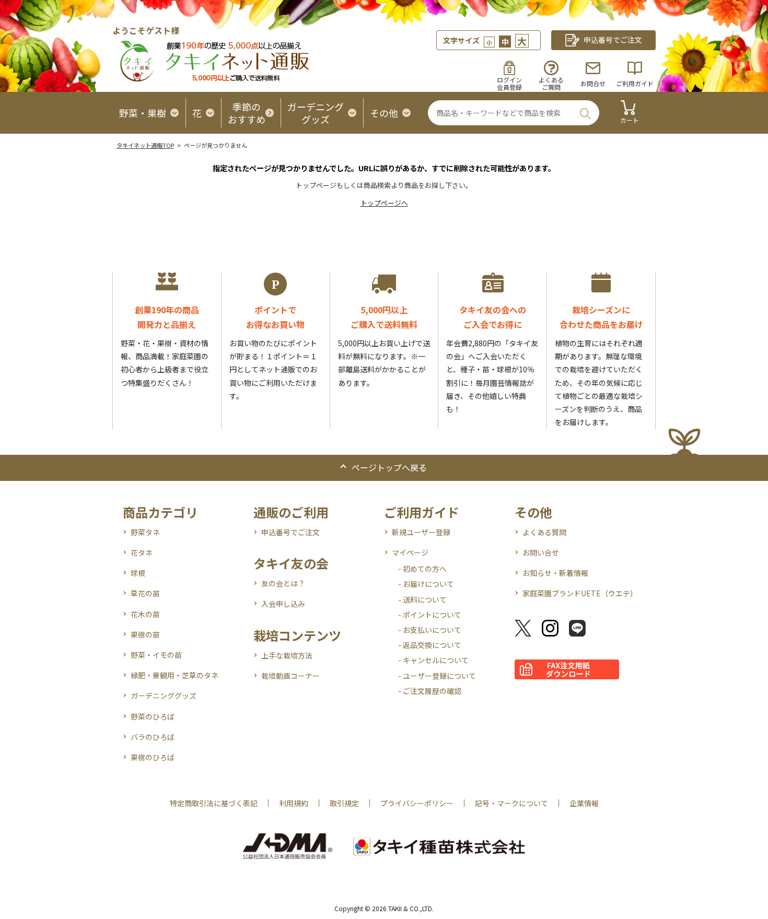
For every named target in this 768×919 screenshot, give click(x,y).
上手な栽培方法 (286, 655)
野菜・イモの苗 (156, 655)
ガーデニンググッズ (163, 695)
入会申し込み (283, 603)
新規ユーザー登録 (421, 532)
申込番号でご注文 (290, 532)
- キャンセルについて (433, 660)
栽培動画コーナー (290, 675)
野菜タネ (145, 532)
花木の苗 (145, 614)
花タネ (142, 552)
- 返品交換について (429, 645)
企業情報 (584, 803)
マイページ (410, 552)
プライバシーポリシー (416, 803)
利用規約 (293, 803)
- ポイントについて (429, 614)
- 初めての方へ (422, 568)
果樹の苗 (145, 634)
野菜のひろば (152, 716)
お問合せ (593, 83)
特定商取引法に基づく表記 (214, 803)
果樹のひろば (152, 757)
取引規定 (344, 803)
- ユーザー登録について (437, 675)
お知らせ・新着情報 (555, 573)
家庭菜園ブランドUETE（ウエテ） (579, 593)
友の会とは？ (283, 583)
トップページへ (384, 203)
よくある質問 (544, 532)
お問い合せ (540, 552)
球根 (138, 573)
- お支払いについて (429, 630)
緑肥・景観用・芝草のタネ (174, 675)
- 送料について (422, 599)
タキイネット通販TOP (145, 145)
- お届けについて (426, 584)
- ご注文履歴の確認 (429, 691)
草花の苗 (145, 593)
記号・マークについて (511, 803)
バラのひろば (152, 737)
